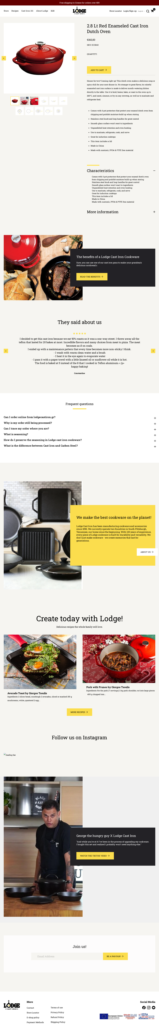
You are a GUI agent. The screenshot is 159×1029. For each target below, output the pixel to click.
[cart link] (152, 10)
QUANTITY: (92, 54)
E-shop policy (33, 1017)
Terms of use (57, 1007)
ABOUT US (145, 552)
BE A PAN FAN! (114, 956)
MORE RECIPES (78, 712)
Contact (30, 1008)
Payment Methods (35, 1022)
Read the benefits (90, 276)
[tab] (14, 100)
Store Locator (33, 1012)
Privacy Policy (57, 1012)
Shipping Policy (58, 1022)
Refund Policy (57, 1017)
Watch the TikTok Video (93, 855)
